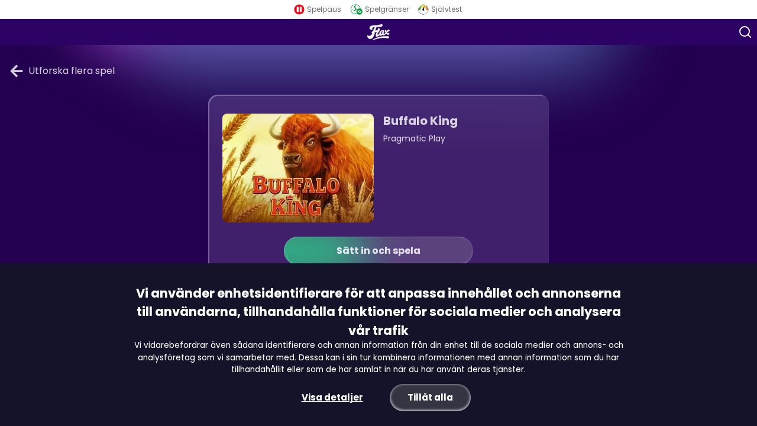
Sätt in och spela (378, 250)
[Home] (378, 32)
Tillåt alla (430, 397)
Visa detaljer (332, 397)
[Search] (745, 32)
